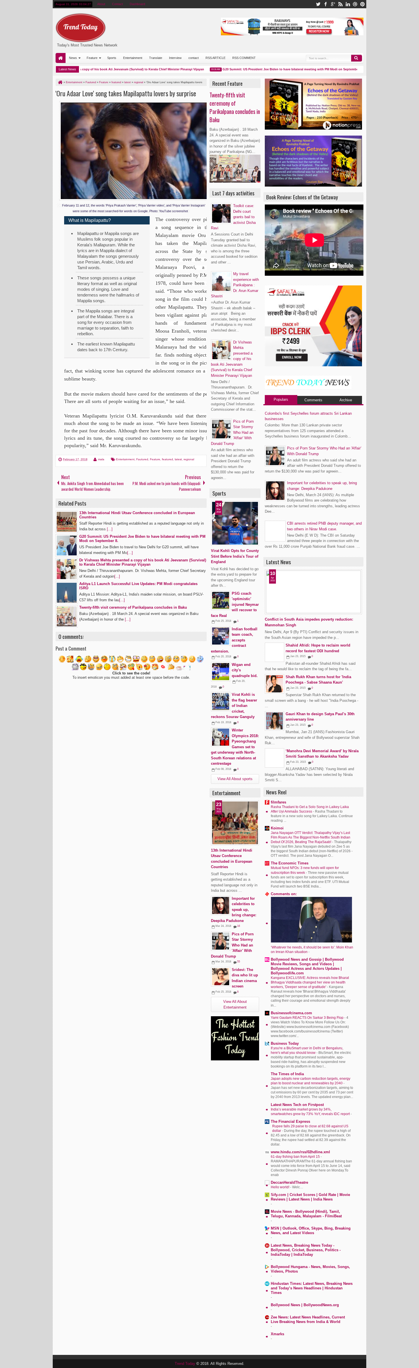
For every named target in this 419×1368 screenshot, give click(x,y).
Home (61, 58)
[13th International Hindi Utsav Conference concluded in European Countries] (235, 822)
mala (101, 459)
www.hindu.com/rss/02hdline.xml (300, 1152)
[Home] (60, 82)
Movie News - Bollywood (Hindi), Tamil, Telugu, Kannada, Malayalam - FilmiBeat (306, 1213)
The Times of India (287, 1074)
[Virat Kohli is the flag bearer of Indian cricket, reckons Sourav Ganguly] (220, 701)
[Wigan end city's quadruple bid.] (220, 671)
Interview (175, 58)
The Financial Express (290, 1121)
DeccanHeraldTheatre (289, 1182)
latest (178, 459)
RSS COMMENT (244, 58)
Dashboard (137, 4)
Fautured (142, 459)
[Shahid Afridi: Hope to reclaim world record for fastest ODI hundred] (274, 652)
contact (193, 58)
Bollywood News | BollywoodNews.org (305, 1305)
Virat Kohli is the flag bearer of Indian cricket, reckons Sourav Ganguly (234, 705)
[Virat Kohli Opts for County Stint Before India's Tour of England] (235, 523)
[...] (110, 529)
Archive (345, 400)
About (101, 4)
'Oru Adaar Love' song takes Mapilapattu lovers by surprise (126, 93)
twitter (318, 4)
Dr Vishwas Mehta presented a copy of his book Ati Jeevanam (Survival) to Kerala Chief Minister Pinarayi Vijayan (101, 69)
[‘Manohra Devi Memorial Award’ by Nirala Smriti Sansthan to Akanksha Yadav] (274, 758)
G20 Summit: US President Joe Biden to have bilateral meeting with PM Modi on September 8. (274, 69)
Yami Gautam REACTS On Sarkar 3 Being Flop (307, 1018)
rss (340, 4)
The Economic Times (289, 863)
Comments (313, 400)
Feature (92, 58)
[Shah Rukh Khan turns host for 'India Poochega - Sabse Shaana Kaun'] (274, 684)
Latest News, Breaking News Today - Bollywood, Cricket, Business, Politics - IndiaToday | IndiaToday (306, 1250)
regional (189, 459)
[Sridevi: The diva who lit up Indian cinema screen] (220, 976)
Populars (281, 399)
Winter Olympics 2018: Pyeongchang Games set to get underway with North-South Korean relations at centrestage (235, 747)
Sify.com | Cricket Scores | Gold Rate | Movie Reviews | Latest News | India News (310, 1197)
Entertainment (132, 58)
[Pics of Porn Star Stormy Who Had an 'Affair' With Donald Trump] (220, 941)
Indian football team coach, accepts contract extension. (234, 640)
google (333, 4)
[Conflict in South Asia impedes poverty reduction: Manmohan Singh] (313, 591)
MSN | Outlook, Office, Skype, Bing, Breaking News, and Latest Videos (311, 1230)
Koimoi (277, 828)
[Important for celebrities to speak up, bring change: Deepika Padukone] (220, 905)
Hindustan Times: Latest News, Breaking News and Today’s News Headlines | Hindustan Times (312, 1288)
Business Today (285, 1043)
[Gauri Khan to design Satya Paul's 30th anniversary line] (274, 721)
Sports (111, 58)
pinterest (362, 4)
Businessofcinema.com (291, 1013)
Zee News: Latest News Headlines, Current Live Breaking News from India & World (308, 1319)
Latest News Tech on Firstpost (297, 1105)
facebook (325, 4)
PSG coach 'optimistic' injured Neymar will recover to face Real (235, 604)
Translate (155, 58)
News (73, 58)
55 (238, 961)
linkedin (347, 4)
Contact (117, 4)
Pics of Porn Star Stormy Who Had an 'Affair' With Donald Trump (232, 945)
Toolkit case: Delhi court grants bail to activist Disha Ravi (233, 217)
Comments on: (284, 894)
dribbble (355, 4)
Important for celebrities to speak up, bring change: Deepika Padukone (233, 909)
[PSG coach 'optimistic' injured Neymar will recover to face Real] (220, 600)
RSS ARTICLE (215, 58)
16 (238, 926)
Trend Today (185, 1363)
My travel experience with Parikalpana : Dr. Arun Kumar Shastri (235, 285)
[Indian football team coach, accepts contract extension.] (220, 636)
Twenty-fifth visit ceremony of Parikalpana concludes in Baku (235, 107)
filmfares (278, 802)
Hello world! (280, 1187)
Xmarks (277, 1334)
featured (167, 459)
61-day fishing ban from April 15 (296, 1157)
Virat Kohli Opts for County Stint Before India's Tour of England (235, 556)
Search (356, 58)
